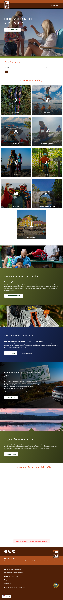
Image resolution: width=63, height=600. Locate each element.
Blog (5, 580)
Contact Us (7, 583)
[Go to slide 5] (6, 267)
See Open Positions (14, 296)
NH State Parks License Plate (12, 569)
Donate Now (11, 454)
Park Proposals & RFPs (11, 576)
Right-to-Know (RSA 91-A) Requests (14, 587)
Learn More (11, 397)
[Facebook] (5, 551)
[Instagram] (9, 551)
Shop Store (11, 353)
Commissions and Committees (13, 573)
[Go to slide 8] (10, 267)
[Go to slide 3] (3, 267)
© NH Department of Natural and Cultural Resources (27, 592)
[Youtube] (13, 551)
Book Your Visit (12, 30)
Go (6, 72)
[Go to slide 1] (0, 267)
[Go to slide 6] (7, 267)
